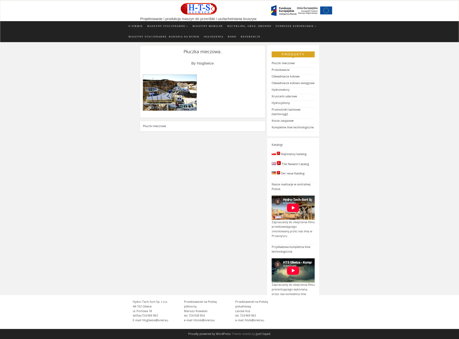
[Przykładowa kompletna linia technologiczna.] (293, 270)
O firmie (136, 26)
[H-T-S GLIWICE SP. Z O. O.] (198, 14)
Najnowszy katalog (293, 154)
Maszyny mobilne (208, 26)
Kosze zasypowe (283, 121)
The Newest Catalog (295, 164)
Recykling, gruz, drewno (249, 26)
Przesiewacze (281, 70)
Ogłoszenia (214, 36)
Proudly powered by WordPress (209, 334)
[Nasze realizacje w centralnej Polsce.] (293, 208)
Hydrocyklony (281, 103)
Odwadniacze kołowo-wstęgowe (293, 83)
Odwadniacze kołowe (286, 76)
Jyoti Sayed (263, 334)
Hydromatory (281, 90)
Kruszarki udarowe (284, 96)
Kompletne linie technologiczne (293, 127)
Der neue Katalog (292, 173)
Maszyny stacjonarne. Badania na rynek (164, 36)
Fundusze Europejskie (295, 26)
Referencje (251, 36)
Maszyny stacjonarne (166, 26)
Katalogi (277, 145)
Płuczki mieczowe (154, 126)
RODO (232, 36)
